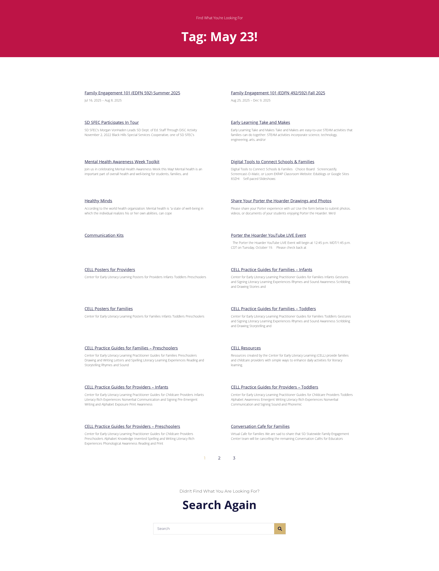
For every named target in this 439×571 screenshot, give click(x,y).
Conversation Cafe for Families (260, 426)
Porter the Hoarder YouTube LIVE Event (268, 235)
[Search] (280, 528)
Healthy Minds (98, 200)
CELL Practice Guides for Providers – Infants (126, 387)
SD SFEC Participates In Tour (112, 122)
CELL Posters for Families (109, 308)
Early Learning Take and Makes (260, 122)
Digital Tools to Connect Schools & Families (272, 161)
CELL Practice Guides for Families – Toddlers (273, 308)
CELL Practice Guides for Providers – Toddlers (274, 387)
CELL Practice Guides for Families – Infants (271, 269)
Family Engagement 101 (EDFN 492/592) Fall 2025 (278, 93)
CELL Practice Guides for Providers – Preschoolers (132, 426)
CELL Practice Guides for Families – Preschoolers (131, 348)
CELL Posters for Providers (110, 269)
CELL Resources (246, 348)
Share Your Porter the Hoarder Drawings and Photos (281, 200)
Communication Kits (104, 235)
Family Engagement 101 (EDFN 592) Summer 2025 (132, 93)
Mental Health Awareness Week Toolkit (122, 161)
